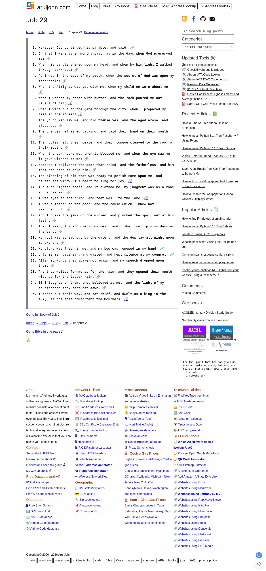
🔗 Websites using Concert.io (193, 528)
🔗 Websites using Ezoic (190, 482)
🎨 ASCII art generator (188, 430)
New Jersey (155, 511)
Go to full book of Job (41, 314)
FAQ (192, 560)
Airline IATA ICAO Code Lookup (207, 79)
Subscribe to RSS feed (41, 453)
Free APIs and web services (44, 493)
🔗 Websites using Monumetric (193, 511)
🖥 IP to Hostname (86, 436)
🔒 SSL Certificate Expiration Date (97, 424)
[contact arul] (212, 19)
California (143, 476)
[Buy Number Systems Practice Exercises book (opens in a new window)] (223, 340)
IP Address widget (37, 482)
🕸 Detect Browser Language (143, 441)
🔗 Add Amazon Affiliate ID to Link (195, 476)
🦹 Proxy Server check (139, 447)
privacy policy (208, 560)
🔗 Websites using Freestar (191, 540)
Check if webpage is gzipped (205, 69)
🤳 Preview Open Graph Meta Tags (196, 453)
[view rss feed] (184, 19)
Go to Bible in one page (43, 331)
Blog (94, 6)
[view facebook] (194, 19)
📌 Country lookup (87, 511)
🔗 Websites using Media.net (192, 534)
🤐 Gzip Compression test (141, 407)
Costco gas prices (127, 560)
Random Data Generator (203, 84)
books (172, 560)
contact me (62, 560)
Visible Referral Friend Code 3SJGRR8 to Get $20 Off (209, 158)
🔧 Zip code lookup (87, 499)
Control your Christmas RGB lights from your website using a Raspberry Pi (210, 273)
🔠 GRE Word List (38, 511)
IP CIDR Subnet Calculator (204, 89)
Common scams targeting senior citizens (208, 254)
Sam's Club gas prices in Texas (144, 505)
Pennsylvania (133, 488)
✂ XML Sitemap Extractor (190, 465)
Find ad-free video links (202, 64)
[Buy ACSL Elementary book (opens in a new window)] (196, 340)
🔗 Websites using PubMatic (192, 517)
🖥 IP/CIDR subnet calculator (93, 447)
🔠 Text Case (182, 412)
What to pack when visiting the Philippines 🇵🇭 (209, 244)
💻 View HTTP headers (90, 453)
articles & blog (82, 560)
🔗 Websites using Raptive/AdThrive (197, 499)
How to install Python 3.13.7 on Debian (207, 226)
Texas (147, 488)
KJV (51, 32)
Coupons (122, 6)
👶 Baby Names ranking (140, 412)
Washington (160, 488)
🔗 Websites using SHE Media (193, 546)
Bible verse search (96, 32)
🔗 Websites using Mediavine (193, 488)
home (29, 32)
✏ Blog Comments (194, 292)
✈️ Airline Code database (42, 528)
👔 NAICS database (39, 517)
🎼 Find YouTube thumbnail (191, 395)
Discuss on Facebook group (44, 465)
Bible (107, 6)
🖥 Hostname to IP (86, 441)
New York (140, 482)
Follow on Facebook (39, 459)
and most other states (138, 493)
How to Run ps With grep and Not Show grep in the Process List (210, 184)
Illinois (142, 511)
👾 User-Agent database (140, 430)
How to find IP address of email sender (206, 218)
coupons (148, 560)
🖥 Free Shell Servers (39, 505)
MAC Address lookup (179, 6)
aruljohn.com (54, 7)
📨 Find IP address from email (94, 407)
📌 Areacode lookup (88, 505)
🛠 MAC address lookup (90, 395)
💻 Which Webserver (88, 459)
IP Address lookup (215, 6)
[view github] (203, 19)
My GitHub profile (37, 470)
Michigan (156, 476)
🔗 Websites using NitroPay (192, 505)
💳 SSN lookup (85, 493)
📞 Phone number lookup (91, 430)
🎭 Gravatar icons (135, 436)
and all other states (153, 522)
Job (61, 32)
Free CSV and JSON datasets (45, 488)
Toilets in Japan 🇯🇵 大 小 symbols (203, 234)
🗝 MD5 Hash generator (189, 401)
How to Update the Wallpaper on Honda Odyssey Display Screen (207, 196)
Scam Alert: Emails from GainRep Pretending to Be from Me (211, 171)
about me (45, 560)
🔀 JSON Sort (183, 407)
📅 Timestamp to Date (188, 424)
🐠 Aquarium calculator (188, 418)
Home (81, 6)
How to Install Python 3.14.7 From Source (208, 148)
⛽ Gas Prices (146, 6)
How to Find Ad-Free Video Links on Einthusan (205, 125)
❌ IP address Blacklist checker (95, 412)
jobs (182, 560)
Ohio (151, 482)
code (98, 560)
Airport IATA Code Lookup (204, 74)
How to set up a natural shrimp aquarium (208, 262)
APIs (161, 560)
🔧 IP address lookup (89, 401)
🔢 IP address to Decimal (91, 418)
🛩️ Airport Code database (42, 522)
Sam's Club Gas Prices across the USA (212, 103)
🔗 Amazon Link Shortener (191, 470)
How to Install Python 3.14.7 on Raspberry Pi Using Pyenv (210, 138)
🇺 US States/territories (90, 488)
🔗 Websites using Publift (190, 522)
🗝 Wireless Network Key (91, 476)
